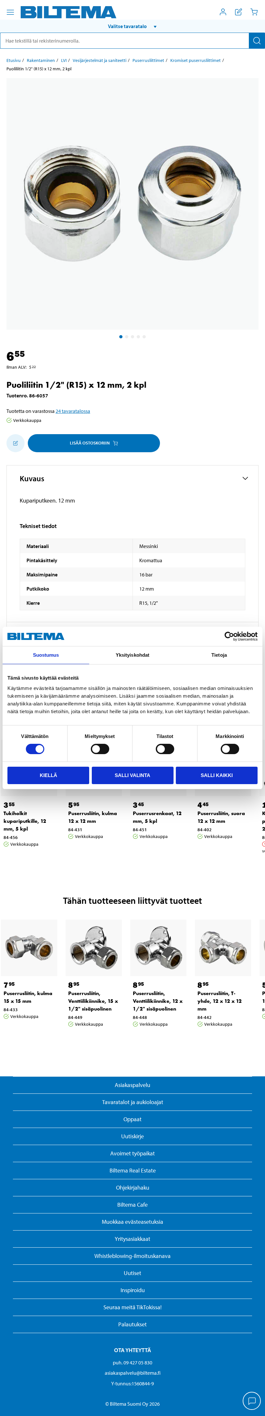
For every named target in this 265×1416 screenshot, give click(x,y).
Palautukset (132, 1324)
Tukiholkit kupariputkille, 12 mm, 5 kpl (25, 821)
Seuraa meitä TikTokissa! (132, 1307)
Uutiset (132, 1273)
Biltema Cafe (132, 1204)
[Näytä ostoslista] (238, 12)
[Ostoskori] (254, 12)
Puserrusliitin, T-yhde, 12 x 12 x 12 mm (219, 1001)
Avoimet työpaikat (132, 1153)
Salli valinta (132, 775)
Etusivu (13, 60)
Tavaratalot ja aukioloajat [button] (132, 1102)
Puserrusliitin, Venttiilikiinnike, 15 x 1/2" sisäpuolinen (93, 1001)
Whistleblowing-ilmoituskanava (132, 1256)
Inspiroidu (133, 1290)
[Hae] (257, 41)
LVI (64, 60)
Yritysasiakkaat (132, 1238)
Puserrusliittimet (148, 60)
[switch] (100, 749)
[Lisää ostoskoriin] (15, 443)
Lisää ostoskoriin (90, 443)
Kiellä (48, 775)
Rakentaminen (41, 60)
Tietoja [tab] (219, 655)
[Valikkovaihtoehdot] (10, 12)
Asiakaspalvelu (132, 1085)
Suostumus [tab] (46, 655)
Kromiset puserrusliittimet (195, 60)
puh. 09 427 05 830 (132, 1362)
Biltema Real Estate (133, 1170)
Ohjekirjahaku (132, 1187)
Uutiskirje (132, 1136)
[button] (132, 26)
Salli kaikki (217, 775)
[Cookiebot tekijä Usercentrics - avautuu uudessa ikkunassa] (229, 636)
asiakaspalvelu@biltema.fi (133, 1373)
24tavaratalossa (73, 411)
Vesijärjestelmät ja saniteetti (99, 60)
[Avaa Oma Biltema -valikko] (223, 12)
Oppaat (132, 1119)
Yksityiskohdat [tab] (132, 655)
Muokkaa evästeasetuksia (132, 1221)
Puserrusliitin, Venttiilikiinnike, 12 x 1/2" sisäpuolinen (158, 1001)
